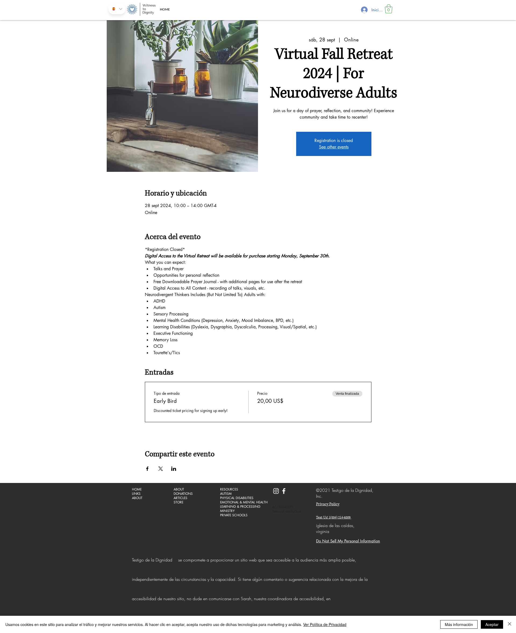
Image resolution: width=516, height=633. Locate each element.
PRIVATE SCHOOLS (234, 515)
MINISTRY (227, 511)
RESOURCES (229, 489)
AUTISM (226, 494)
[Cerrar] (509, 624)
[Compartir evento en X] (160, 469)
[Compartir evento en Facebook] (147, 469)
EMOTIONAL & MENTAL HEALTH (239, 502)
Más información (459, 624)
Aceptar (492, 624)
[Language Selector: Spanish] (117, 8)
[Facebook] (284, 491)
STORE (178, 502)
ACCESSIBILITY (283, 507)
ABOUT (137, 498)
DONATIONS (183, 494)
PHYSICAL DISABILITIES (236, 498)
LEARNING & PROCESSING (239, 506)
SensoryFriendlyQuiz (286, 511)
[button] (388, 8)
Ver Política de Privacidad (324, 624)
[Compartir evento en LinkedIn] (173, 469)
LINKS (136, 494)
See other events (334, 147)
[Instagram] (276, 491)
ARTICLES (180, 498)
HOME (137, 489)
